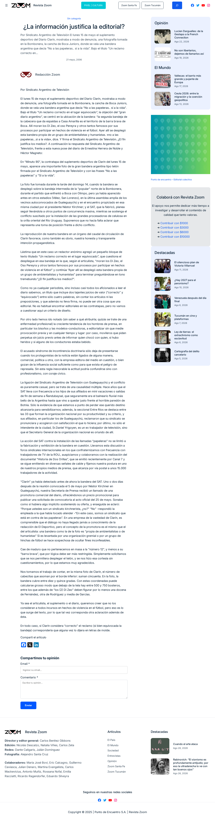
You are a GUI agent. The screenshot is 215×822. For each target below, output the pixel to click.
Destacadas (165, 252)
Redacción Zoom (47, 74)
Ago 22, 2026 (181, 41)
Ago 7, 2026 (180, 323)
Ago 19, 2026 (181, 57)
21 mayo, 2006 (74, 59)
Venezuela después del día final (190, 299)
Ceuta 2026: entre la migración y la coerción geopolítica (188, 97)
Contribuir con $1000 (174, 223)
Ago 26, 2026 (180, 773)
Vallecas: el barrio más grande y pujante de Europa (187, 79)
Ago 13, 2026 (181, 104)
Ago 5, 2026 (180, 358)
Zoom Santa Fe (129, 5)
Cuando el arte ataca (185, 744)
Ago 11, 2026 (181, 269)
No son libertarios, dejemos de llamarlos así (189, 52)
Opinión (161, 23)
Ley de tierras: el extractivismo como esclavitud (186, 335)
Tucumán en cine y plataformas (185, 317)
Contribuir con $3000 (174, 227)
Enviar (28, 705)
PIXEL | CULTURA (93, 5)
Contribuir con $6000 (174, 232)
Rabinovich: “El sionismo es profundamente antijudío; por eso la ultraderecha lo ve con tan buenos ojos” (190, 764)
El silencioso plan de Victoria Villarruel (186, 264)
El (157, 67)
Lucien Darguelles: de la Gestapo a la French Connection (188, 34)
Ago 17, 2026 (181, 86)
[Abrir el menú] (6, 5)
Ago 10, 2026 (181, 287)
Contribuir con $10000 (175, 236)
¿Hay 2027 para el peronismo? (185, 281)
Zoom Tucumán (153, 5)
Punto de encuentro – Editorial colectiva (171, 179)
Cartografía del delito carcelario (186, 353)
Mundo (165, 67)
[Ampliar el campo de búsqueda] (177, 5)
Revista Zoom (36, 732)
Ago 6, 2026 (181, 342)
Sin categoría (74, 18)
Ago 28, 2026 (180, 748)
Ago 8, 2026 (181, 305)
